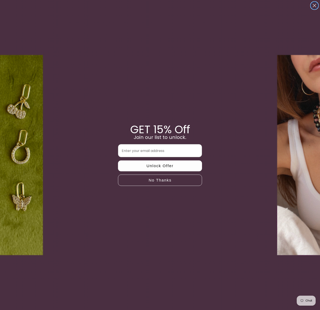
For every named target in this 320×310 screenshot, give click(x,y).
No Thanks (160, 180)
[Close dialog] (314, 5)
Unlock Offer (160, 166)
